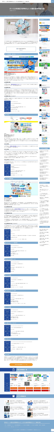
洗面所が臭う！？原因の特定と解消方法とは (44, 198)
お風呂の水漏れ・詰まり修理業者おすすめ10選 (44, 236)
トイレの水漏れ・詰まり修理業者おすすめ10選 (44, 242)
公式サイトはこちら (13, 390)
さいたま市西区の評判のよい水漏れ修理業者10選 (44, 167)
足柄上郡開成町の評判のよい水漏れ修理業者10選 (44, 179)
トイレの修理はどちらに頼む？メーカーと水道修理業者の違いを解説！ (44, 209)
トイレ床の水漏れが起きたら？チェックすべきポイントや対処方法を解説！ (44, 194)
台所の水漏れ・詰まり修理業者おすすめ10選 (44, 233)
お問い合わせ (12, 426)
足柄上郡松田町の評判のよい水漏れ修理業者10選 (44, 173)
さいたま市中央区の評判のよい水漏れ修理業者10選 (44, 160)
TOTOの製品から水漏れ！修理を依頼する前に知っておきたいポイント (44, 218)
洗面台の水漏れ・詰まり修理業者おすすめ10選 (44, 239)
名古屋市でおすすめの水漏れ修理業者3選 (44, 151)
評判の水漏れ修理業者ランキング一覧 (21, 364)
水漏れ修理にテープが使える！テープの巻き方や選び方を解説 (44, 186)
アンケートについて (7, 426)
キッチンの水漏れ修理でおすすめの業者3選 (44, 245)
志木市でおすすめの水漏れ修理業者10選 (44, 157)
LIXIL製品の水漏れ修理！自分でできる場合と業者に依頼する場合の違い (44, 222)
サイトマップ (17, 426)
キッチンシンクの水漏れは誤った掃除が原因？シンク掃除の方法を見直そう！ (44, 201)
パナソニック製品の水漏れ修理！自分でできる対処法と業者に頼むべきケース (44, 214)
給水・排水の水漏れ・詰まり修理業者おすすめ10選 (44, 230)
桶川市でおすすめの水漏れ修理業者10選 (44, 163)
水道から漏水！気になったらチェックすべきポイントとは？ (44, 190)
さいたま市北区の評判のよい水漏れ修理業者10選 (44, 154)
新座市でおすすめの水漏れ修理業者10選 (44, 176)
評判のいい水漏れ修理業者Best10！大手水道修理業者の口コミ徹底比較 (22, 422)
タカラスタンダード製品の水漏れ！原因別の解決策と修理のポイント (44, 205)
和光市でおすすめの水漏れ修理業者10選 (44, 170)
